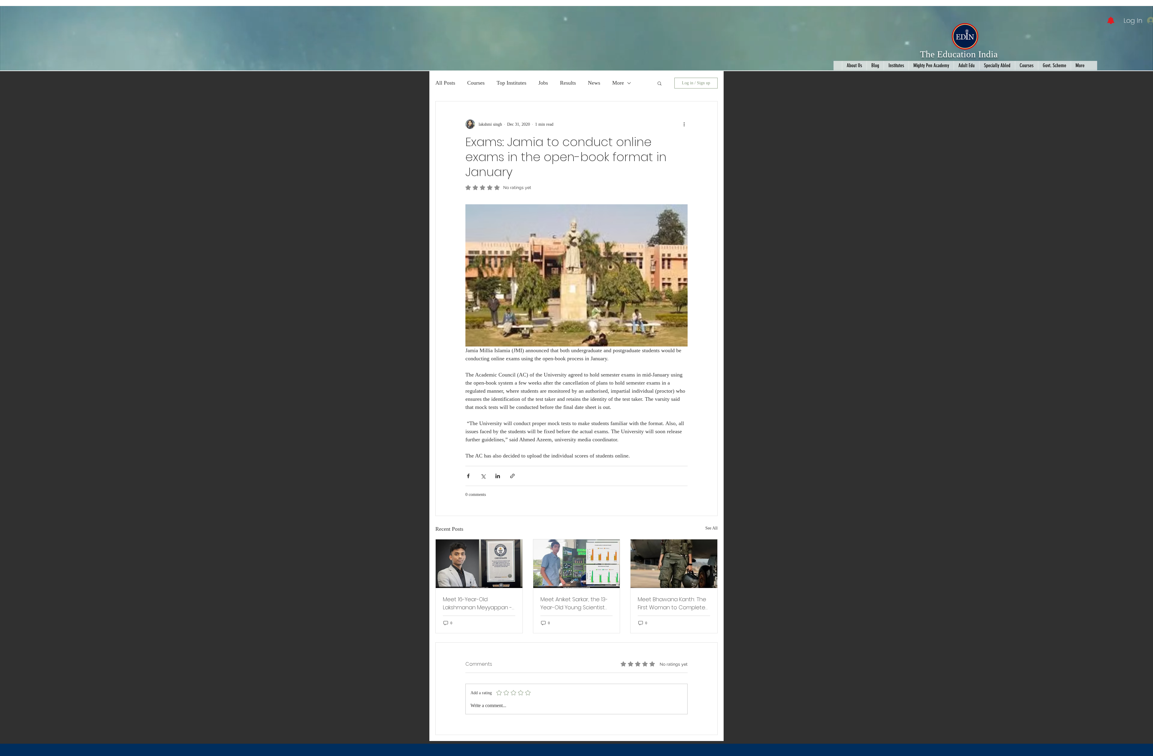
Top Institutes (511, 83)
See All (711, 528)
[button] (659, 83)
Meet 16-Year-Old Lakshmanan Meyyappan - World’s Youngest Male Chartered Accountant (477, 603)
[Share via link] (512, 476)
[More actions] (684, 124)
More (618, 83)
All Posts (445, 83)
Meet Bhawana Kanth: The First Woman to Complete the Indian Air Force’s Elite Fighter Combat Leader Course (672, 603)
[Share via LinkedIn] (498, 476)
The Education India (959, 54)
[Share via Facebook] (468, 476)
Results (568, 83)
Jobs (543, 83)
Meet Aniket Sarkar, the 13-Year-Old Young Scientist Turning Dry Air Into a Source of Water (574, 603)
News (594, 83)
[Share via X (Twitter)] (483, 476)
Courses (476, 83)
